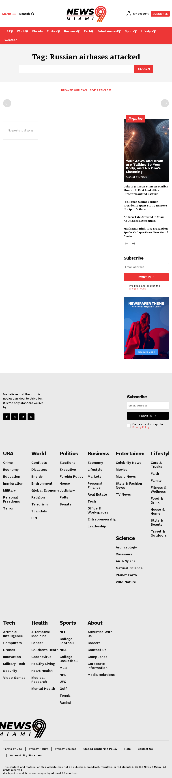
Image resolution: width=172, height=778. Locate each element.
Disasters (39, 470)
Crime (8, 463)
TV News (123, 494)
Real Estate (97, 494)
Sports (68, 623)
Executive (68, 470)
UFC (63, 682)
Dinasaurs (124, 554)
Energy (37, 477)
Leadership (97, 526)
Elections (67, 463)
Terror (8, 508)
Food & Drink (157, 500)
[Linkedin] (22, 416)
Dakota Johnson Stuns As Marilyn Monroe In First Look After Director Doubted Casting (146, 190)
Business (98, 453)
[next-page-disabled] (165, 103)
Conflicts (39, 463)
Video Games (14, 678)
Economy (11, 470)
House (65, 483)
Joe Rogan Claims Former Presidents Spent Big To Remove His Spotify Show (145, 205)
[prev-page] (7, 103)
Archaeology (126, 547)
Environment (41, 483)
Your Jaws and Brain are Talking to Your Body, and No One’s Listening (144, 166)
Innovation (12, 657)
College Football (67, 641)
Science (125, 538)
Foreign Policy (71, 477)
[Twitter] (31, 416)
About (95, 623)
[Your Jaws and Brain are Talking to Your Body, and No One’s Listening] (146, 150)
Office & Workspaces (98, 510)
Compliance (98, 657)
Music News (126, 477)
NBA (63, 650)
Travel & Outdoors (159, 533)
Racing (65, 703)
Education (11, 477)
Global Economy (45, 490)
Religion (38, 497)
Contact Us (97, 650)
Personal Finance (95, 485)
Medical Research (39, 680)
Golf (63, 689)
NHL (63, 675)
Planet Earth (126, 575)
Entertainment (133, 453)
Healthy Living (43, 664)
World (38, 453)
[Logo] (22, 728)
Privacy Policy (137, 288)
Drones (9, 650)
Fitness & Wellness (158, 490)
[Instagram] (14, 416)
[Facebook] (6, 416)
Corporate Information (98, 666)
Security (10, 671)
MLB (63, 668)
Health (39, 623)
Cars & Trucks (156, 465)
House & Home (158, 511)
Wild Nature (126, 582)
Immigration (13, 483)
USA (8, 453)
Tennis (65, 696)
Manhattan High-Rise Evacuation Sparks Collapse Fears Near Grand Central (146, 232)
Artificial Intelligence (13, 634)
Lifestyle (95, 470)
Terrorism (39, 504)
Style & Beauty (157, 522)
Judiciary (67, 490)
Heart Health (42, 671)
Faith (155, 474)
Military (9, 490)
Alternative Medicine (40, 634)
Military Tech (14, 664)
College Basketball (69, 659)
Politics (69, 453)
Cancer (37, 643)
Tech (92, 501)
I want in (144, 277)
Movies (121, 470)
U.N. (34, 518)
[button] (27, 13)
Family (156, 481)
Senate (65, 504)
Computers (12, 643)
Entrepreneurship (102, 519)
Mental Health (43, 689)
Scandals (39, 511)
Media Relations (101, 675)
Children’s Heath (44, 650)
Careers (94, 643)
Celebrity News (128, 463)
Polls (64, 497)
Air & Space (125, 561)
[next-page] (133, 244)
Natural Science (129, 568)
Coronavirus (41, 657)
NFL (63, 632)
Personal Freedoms (11, 499)
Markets (94, 477)
